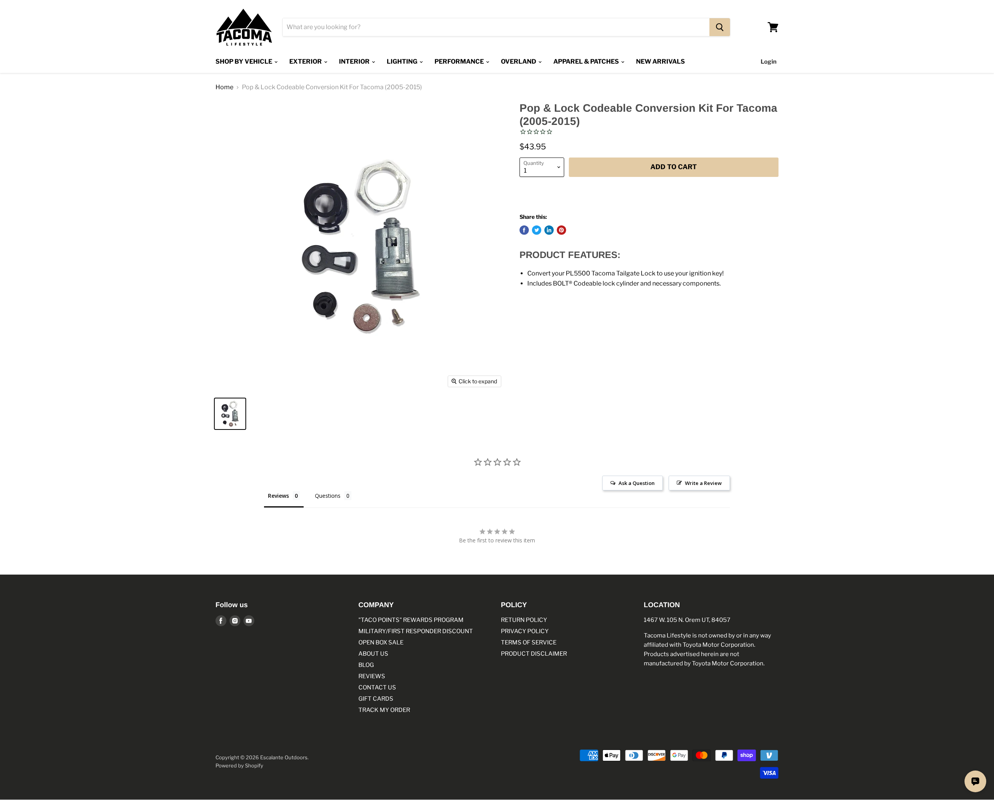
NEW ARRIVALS (660, 61)
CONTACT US (377, 687)
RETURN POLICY (524, 619)
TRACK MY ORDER (384, 709)
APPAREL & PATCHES (586, 61)
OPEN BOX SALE (380, 642)
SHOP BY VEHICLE (244, 61)
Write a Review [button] (703, 483)
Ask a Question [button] (637, 483)
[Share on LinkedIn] (549, 230)
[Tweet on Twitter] (536, 230)
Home (224, 87)
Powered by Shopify (239, 765)
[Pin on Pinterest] (561, 230)
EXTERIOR (306, 61)
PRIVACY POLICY (525, 631)
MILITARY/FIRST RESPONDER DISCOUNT (415, 631)
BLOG (366, 664)
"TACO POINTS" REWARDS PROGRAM (411, 619)
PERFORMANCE (459, 61)
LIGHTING (403, 61)
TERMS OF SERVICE (528, 642)
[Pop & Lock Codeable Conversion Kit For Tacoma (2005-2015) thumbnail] (230, 413)
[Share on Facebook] (524, 230)
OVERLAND (519, 61)
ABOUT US (373, 653)
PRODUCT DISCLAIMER (534, 653)
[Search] (719, 27)
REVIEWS (371, 676)
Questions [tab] (328, 495)
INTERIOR (355, 61)
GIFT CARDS (375, 698)
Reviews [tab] (278, 495)
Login (769, 61)
